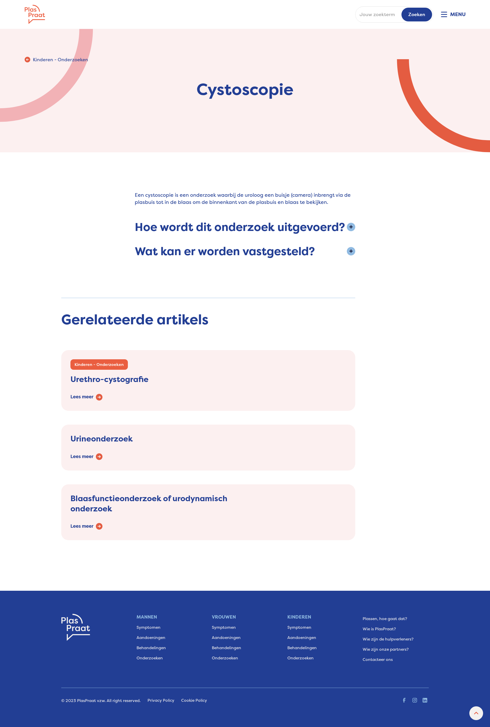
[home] (34, 14)
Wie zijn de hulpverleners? (388, 639)
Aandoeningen (151, 637)
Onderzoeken (150, 658)
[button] (451, 14)
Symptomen (149, 627)
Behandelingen (151, 647)
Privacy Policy (161, 700)
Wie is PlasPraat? (379, 629)
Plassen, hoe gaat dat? (385, 618)
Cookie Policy (194, 700)
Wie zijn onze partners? (386, 649)
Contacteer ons (378, 659)
